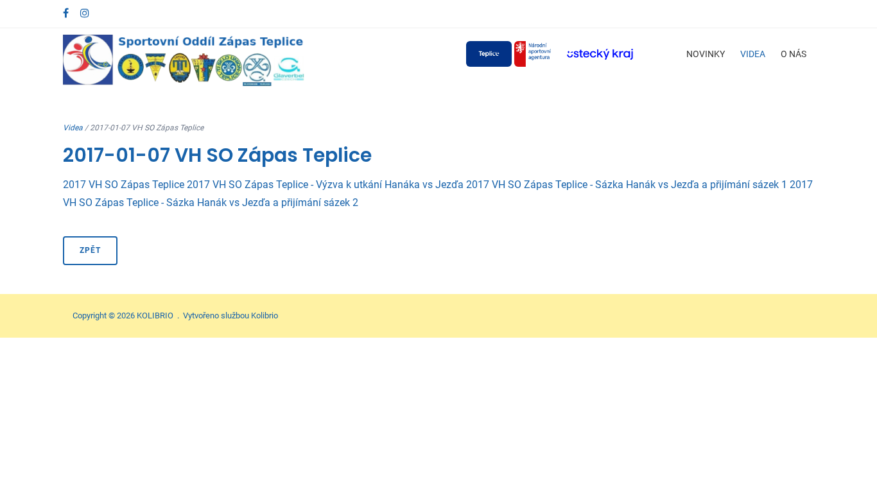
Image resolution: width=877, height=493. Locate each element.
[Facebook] (66, 13)
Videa (752, 54)
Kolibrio (264, 315)
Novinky (705, 54)
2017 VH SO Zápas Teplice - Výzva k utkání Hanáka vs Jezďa (325, 184)
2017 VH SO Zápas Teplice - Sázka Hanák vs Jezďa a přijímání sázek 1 (626, 184)
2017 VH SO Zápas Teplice (123, 184)
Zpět (90, 250)
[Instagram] (84, 13)
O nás (793, 54)
